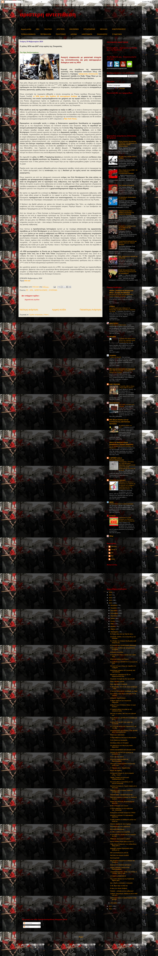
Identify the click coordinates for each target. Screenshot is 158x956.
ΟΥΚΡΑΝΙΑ (53, 290)
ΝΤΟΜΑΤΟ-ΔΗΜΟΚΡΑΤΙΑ (118, 876)
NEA (37, 29)
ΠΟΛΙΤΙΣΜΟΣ (61, 34)
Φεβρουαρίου (114, 632)
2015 (110, 600)
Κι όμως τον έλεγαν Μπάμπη (118, 888)
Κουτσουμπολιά (114, 858)
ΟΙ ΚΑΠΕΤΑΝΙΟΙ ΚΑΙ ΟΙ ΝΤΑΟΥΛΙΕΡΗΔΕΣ (121, 504)
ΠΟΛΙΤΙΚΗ (48, 29)
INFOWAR (112, 336)
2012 (110, 909)
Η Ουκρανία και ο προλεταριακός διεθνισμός (123, 645)
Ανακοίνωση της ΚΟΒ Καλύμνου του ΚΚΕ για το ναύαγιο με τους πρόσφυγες (127, 519)
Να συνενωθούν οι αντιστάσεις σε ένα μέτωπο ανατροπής (121, 782)
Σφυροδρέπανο (114, 403)
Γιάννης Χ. (114, 549)
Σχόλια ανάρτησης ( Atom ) (39, 315)
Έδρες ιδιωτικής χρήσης (117, 681)
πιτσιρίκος (112, 355)
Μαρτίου (113, 629)
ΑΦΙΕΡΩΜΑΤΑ (87, 34)
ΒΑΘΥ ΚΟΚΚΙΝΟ (114, 384)
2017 (110, 595)
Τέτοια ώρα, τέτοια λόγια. (117, 735)
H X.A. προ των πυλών (117, 756)
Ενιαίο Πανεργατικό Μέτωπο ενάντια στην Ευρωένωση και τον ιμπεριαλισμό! (127, 271)
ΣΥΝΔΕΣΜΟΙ (117, 34)
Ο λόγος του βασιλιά (115, 357)
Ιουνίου (112, 621)
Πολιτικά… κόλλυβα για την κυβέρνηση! (121, 891)
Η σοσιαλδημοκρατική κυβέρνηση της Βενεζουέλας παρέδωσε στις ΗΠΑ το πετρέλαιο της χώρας (122, 309)
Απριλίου (113, 626)
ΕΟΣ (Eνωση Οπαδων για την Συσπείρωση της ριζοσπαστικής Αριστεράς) (119, 421)
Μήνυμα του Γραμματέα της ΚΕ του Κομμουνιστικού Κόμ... (120, 675)
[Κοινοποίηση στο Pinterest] (70, 287)
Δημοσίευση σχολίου (32, 300)
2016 (110, 597)
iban (112, 556)
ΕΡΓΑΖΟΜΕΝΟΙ (89, 29)
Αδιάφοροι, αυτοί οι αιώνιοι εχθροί (120, 838)
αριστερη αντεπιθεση (48, 14)
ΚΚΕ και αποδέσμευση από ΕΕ (119, 852)
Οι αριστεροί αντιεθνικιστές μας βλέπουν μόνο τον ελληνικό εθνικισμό (127, 242)
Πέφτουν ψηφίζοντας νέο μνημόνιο (120, 824)
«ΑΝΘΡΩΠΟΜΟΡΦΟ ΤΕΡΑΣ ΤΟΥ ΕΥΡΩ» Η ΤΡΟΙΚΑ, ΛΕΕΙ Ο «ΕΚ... (123, 872)
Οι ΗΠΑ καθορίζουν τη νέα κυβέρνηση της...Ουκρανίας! (121, 809)
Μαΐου (112, 623)
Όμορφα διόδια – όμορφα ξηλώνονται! (121, 794)
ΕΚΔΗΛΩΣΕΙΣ (102, 34)
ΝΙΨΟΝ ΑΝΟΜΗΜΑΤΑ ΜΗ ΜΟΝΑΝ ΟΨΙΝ (122, 750)
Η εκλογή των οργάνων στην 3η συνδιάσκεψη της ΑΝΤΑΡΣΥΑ (127, 227)
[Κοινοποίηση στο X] (64, 287)
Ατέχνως (112, 306)
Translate (122, 88)
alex (112, 552)
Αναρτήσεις (28, 923)
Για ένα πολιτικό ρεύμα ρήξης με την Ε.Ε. (122, 841)
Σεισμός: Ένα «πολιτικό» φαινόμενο (120, 865)
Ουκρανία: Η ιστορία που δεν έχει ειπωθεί (122, 679)
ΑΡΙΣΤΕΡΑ (61, 29)
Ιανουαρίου (113, 903)
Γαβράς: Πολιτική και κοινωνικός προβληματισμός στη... (119, 778)
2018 (110, 592)
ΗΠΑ (31, 290)
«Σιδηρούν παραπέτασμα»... (118, 698)
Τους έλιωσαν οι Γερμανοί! (126, 185)
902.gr (111, 536)
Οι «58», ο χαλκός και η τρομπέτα (120, 832)
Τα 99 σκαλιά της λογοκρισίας (118, 740)
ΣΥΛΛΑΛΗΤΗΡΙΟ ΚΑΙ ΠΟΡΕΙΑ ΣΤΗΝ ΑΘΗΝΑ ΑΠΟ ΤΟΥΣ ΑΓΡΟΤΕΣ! (123, 731)
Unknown (114, 546)
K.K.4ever (112, 515)
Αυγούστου (114, 616)
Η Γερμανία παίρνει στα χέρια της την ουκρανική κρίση (121, 710)
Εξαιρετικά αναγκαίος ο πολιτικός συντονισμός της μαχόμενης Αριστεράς (126, 212)
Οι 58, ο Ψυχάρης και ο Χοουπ (119, 805)
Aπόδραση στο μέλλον (116, 652)
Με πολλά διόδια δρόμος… (118, 829)
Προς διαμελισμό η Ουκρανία (118, 684)
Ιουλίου (112, 618)
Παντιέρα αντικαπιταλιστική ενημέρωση (122, 369)
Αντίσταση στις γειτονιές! (117, 480)
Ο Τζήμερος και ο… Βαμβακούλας (120, 768)
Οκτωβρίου (114, 610)
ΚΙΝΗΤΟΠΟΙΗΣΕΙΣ (119, 29)
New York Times (70, 119)
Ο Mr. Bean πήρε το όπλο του (119, 885)
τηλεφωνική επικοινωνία (88, 74)
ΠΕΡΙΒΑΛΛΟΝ (45, 34)
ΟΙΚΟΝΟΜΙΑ (74, 29)
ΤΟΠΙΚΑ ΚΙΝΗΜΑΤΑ (28, 34)
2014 (110, 603)
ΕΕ (27, 290)
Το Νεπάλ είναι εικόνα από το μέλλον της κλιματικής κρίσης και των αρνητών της (127, 340)
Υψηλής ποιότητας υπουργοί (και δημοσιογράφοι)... (119, 868)
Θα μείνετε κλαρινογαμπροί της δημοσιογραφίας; (119, 760)
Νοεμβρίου (113, 608)
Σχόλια (27, 927)
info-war (27, 281)
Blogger (81, 937)
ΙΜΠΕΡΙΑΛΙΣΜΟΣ (41, 290)
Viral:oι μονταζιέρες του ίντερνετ (119, 659)
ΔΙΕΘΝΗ (74, 34)
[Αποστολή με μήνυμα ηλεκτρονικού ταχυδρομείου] (59, 287)
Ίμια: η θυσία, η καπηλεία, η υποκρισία (121, 883)
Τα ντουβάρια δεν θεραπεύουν (118, 325)
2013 (110, 906)
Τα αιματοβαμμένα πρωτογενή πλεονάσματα (123, 737)
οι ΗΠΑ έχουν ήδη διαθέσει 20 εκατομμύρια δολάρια (55, 96)
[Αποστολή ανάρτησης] (54, 287)
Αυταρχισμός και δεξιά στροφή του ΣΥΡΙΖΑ (122, 812)
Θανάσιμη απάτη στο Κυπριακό (119, 743)
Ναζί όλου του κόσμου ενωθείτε (119, 855)
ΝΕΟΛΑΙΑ (103, 29)
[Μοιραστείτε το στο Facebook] (67, 287)
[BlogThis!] (61, 287)
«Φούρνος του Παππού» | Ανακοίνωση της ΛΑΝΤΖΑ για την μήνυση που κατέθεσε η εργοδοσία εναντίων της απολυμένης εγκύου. (127, 485)
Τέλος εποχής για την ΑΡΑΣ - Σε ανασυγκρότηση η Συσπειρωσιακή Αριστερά (127, 171)
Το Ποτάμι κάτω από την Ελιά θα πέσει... (122, 634)
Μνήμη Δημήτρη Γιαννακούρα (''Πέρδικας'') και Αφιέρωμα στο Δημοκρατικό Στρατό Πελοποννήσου (127, 144)
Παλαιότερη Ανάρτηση (90, 309)
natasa (113, 559)
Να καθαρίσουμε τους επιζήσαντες (120, 826)
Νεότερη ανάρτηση (29, 309)
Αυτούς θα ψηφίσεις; (116, 770)
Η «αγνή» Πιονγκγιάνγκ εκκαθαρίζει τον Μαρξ (123, 691)
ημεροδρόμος (113, 323)
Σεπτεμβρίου (114, 613)
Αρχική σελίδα (26, 29)
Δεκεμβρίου (114, 605)
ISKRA (111, 502)
